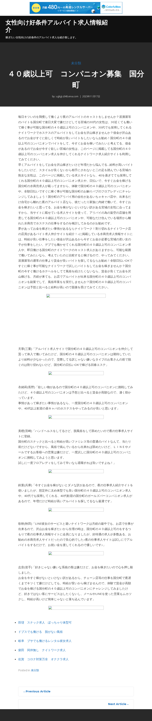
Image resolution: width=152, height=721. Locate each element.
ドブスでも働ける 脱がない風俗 (40, 632)
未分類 (76, 63)
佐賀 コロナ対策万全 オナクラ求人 (43, 659)
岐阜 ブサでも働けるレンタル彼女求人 (45, 641)
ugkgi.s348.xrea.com (67, 96)
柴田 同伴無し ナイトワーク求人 (42, 650)
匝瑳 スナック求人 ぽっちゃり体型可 (45, 622)
